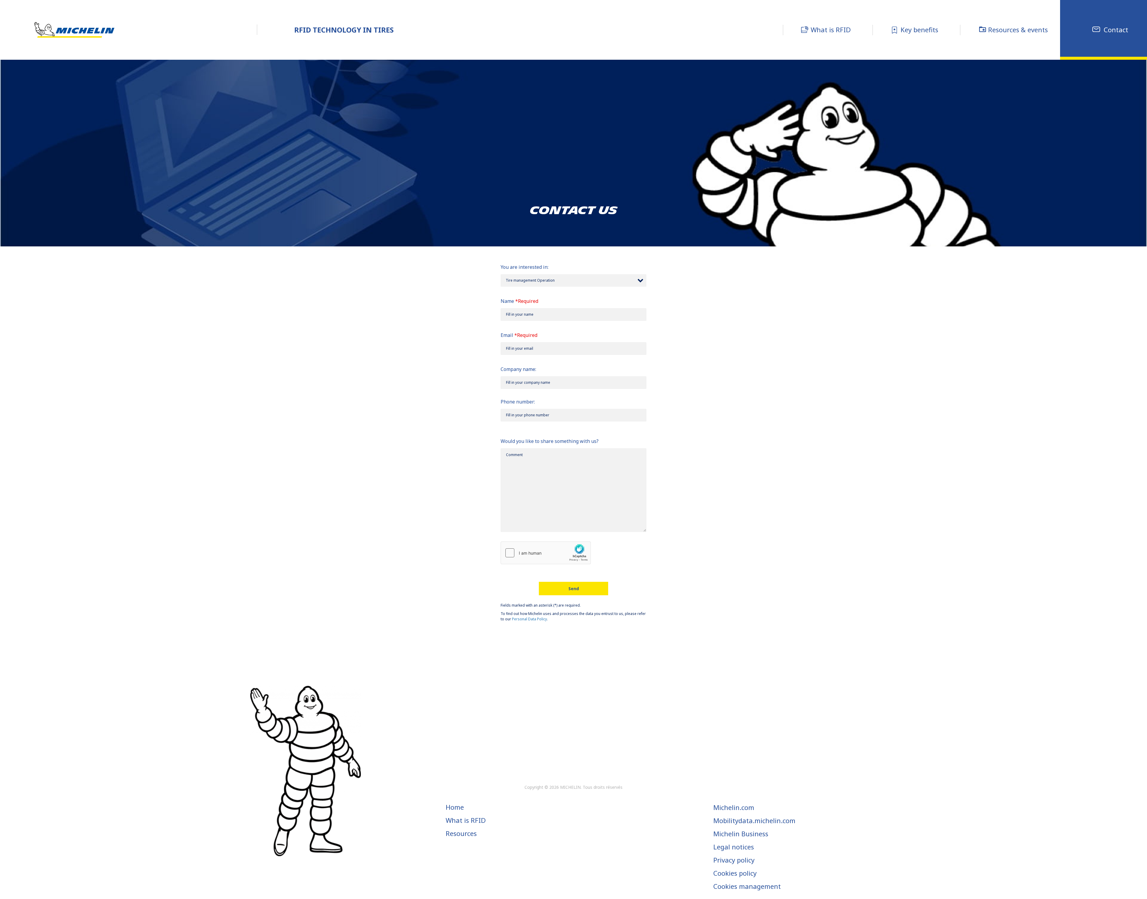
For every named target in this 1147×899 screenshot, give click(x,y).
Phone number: (518, 401)
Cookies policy (735, 873)
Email (509, 335)
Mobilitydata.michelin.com (754, 820)
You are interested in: (524, 267)
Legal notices (733, 846)
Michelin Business (740, 833)
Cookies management (747, 886)
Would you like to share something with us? (550, 441)
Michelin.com (733, 807)
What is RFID (466, 820)
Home (455, 807)
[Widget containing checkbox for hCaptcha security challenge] (546, 552)
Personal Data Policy (529, 619)
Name (509, 301)
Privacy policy (734, 859)
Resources (461, 833)
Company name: (518, 369)
